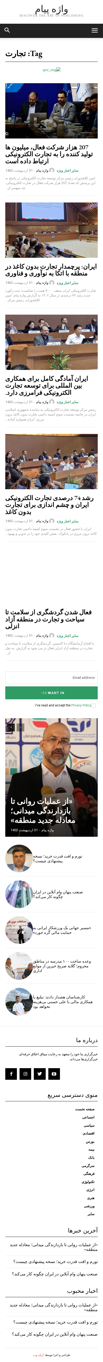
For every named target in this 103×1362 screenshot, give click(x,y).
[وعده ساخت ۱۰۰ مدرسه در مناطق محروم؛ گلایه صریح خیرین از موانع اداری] (19, 966)
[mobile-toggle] (94, 31)
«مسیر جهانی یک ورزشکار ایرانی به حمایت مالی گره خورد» (62, 930)
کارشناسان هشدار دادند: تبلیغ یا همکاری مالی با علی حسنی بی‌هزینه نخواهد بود (63, 1002)
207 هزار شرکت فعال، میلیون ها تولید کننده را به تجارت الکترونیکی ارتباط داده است (49, 154)
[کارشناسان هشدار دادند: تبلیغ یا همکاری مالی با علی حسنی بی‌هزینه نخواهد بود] (19, 1002)
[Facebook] (11, 1074)
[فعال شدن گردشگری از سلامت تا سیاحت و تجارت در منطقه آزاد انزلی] (51, 575)
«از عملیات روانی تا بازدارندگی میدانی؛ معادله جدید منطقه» (43, 810)
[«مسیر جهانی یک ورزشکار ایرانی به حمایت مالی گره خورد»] (19, 930)
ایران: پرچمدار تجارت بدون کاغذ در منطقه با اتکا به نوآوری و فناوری (51, 269)
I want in (54, 693)
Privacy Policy (81, 705)
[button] (7, 31)
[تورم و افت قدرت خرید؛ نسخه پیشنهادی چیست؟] (19, 858)
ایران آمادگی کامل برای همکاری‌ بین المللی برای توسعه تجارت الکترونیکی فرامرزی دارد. (46, 385)
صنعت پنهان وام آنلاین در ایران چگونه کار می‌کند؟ (58, 894)
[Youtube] (54, 1074)
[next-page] (11, 727)
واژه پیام (42, 170)
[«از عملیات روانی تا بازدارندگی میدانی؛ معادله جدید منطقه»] (51, 777)
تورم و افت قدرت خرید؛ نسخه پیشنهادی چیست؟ (57, 858)
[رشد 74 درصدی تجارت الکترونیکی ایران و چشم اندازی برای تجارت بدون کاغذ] (51, 461)
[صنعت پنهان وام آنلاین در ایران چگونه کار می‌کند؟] (19, 894)
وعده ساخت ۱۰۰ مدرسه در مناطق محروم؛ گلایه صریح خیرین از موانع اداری (62, 966)
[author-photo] (52, 170)
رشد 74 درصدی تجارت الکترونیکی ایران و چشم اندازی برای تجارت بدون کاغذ (49, 505)
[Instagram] (25, 1074)
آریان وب (38, 1354)
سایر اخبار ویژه (67, 170)
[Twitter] (39, 1074)
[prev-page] (20, 727)
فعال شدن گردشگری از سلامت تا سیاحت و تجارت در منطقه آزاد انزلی (48, 619)
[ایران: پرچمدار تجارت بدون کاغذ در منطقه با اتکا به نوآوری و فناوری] (51, 230)
